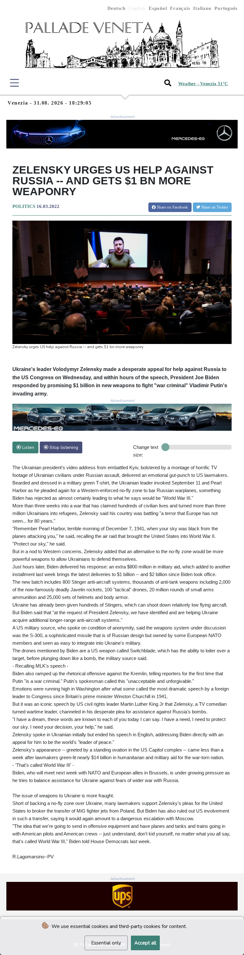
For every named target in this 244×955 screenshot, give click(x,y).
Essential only (106, 943)
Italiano (202, 8)
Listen (27, 447)
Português (226, 8)
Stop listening (63, 447)
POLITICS (23, 206)
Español (158, 8)
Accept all (145, 943)
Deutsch (116, 8)
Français (180, 8)
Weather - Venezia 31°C (203, 83)
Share (172, 207)
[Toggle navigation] (14, 83)
